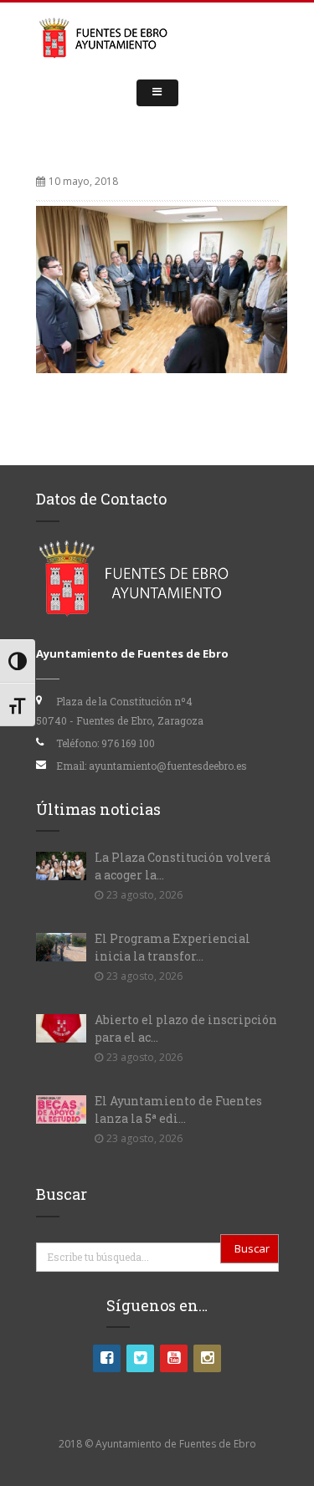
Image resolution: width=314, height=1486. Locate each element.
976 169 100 (128, 743)
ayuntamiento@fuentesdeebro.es (168, 765)
